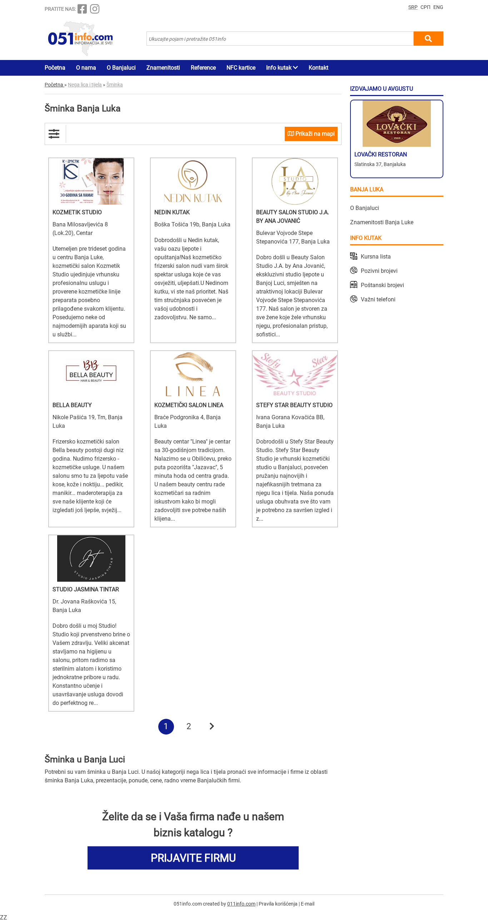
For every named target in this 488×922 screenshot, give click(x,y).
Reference (203, 67)
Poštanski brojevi (382, 285)
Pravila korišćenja (278, 904)
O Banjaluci (121, 67)
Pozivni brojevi (379, 270)
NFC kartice (240, 67)
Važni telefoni (378, 299)
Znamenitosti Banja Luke (381, 222)
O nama (86, 67)
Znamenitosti (163, 67)
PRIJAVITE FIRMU (193, 858)
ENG (438, 7)
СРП (425, 7)
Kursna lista (376, 256)
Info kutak (279, 67)
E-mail (307, 904)
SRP (413, 7)
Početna (55, 67)
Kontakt (318, 67)
